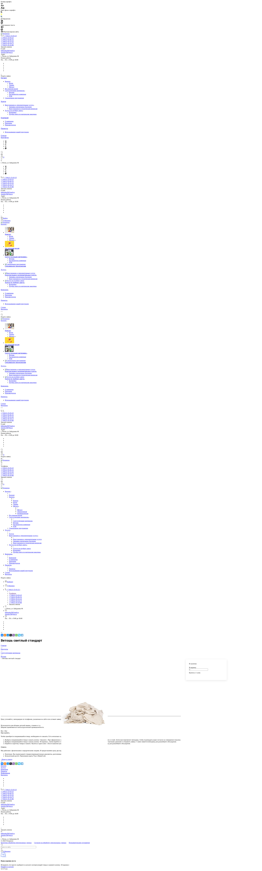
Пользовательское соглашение (79, 843)
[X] (10, 635)
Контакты (5, 138)
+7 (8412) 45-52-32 (7, 41)
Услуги (3, 102)
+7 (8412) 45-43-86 (7, 45)
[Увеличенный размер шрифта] (2, 8)
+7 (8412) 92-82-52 (7, 39)
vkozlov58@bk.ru (7, 52)
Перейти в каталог (7, 867)
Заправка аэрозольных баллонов (20, 107)
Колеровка (12, 112)
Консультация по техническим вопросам (23, 109)
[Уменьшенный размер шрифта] (2, 3)
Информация (5, 773)
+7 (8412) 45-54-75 (7, 43)
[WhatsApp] (16, 635)
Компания (4, 118)
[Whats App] (5, 148)
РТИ (10, 96)
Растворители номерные (17, 94)
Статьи (3, 136)
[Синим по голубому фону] (1, 17)
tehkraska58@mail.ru (8, 50)
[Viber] (5, 145)
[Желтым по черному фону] (1, 15)
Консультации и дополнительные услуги (19, 105)
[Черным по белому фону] (1, 12)
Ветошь (11, 92)
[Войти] (2, 155)
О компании (9, 121)
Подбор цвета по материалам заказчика (23, 114)
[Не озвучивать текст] (2, 30)
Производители (10, 125)
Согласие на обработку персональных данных (50, 843)
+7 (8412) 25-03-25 (10, 36)
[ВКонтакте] (5, 141)
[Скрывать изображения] (2, 23)
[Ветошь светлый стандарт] (84, 712)
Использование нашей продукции (17, 132)
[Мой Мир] (8, 635)
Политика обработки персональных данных (16, 843)
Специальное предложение (14, 98)
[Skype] (19, 635)
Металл (11, 87)
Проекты (4, 129)
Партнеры (8, 123)
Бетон (11, 83)
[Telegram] (5, 143)
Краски (7, 81)
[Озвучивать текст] (2, 27)
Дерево (11, 85)
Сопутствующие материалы (15, 90)
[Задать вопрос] (189, 676)
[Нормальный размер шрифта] (2, 6)
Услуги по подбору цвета (14, 110)
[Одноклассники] (5, 635)
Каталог (4, 78)
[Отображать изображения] (2, 21)
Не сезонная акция (11, 89)
